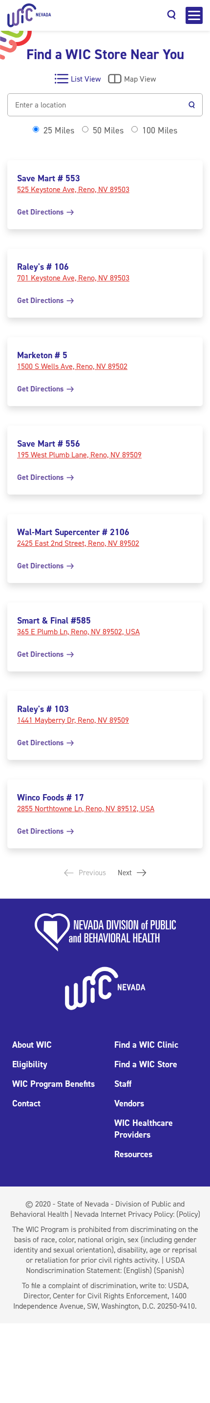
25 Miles (58, 130)
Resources (133, 1154)
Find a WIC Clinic (146, 1045)
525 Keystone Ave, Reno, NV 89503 (73, 189)
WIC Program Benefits (53, 1084)
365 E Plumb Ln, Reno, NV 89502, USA (78, 631)
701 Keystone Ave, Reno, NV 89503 (73, 278)
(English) (138, 1270)
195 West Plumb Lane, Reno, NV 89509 (79, 455)
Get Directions (41, 212)
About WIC (32, 1045)
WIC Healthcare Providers (143, 1129)
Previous (91, 873)
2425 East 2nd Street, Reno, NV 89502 (78, 543)
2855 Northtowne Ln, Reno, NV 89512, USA (85, 808)
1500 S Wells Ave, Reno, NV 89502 (72, 366)
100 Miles (159, 130)
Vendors (129, 1103)
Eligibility (29, 1064)
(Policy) (188, 1214)
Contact (26, 1103)
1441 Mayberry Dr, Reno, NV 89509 (73, 720)
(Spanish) (169, 1270)
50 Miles (108, 130)
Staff (122, 1084)
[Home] (29, 15)
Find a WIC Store (145, 1064)
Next (126, 873)
